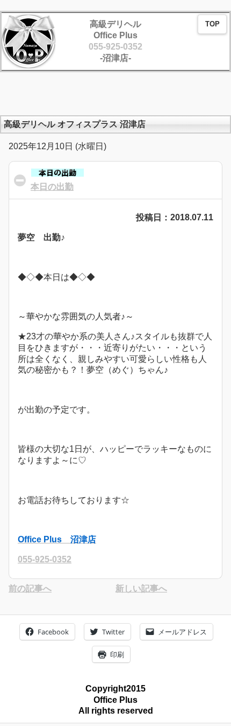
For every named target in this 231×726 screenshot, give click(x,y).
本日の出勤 (52, 186)
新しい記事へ (141, 588)
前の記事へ (30, 588)
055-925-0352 (115, 46)
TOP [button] (212, 24)
